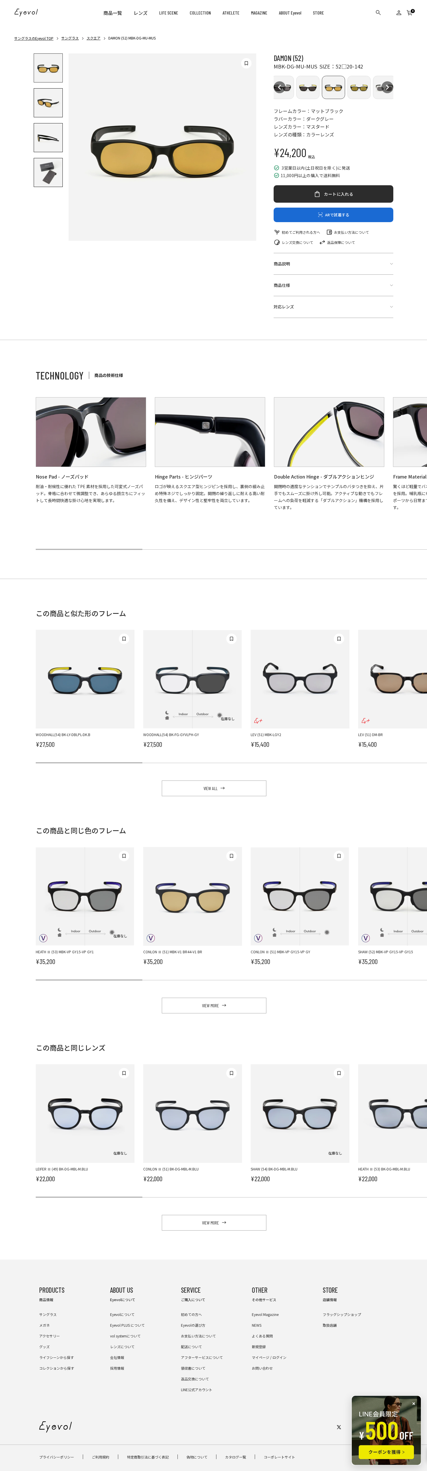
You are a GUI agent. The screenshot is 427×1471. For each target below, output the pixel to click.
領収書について (193, 1368)
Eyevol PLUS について (127, 1325)
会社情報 (117, 1357)
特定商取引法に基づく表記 (148, 1456)
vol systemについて (125, 1335)
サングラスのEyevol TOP (33, 38)
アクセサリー (49, 1335)
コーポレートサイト (279, 1456)
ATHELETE (231, 12)
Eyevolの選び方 (193, 1325)
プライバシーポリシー (56, 1456)
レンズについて (122, 1346)
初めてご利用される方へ (301, 232)
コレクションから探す (56, 1368)
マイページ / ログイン (269, 1357)
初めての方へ (191, 1314)
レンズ (141, 13)
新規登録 (259, 1346)
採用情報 (117, 1368)
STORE (318, 12)
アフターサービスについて (202, 1357)
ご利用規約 (100, 1456)
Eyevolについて (122, 1314)
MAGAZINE (259, 12)
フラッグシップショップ (342, 1314)
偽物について (196, 1456)
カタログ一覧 (235, 1456)
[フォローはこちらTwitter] (339, 1427)
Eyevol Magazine (265, 1314)
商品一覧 (112, 13)
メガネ (44, 1325)
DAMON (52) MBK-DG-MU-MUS (132, 37)
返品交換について (195, 1378)
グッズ (44, 1346)
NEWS (256, 1325)
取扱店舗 (330, 1325)
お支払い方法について (351, 232)
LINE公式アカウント (196, 1389)
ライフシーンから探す (56, 1357)
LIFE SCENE (168, 12)
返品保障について (341, 242)
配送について (191, 1346)
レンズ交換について (297, 242)
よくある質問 (262, 1335)
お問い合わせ (262, 1368)
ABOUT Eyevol (290, 12)
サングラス (70, 37)
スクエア (94, 37)
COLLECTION (200, 12)
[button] (280, 87)
